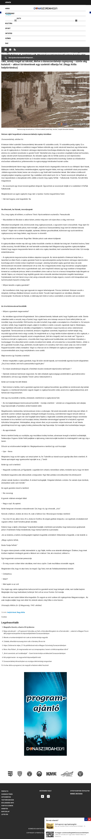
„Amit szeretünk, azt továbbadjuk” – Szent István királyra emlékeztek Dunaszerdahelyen (35, 653)
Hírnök (8, 2)
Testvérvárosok (7, 800)
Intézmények (6, 797)
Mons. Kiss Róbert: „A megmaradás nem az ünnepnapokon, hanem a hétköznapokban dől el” (36, 649)
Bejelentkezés (85, 19)
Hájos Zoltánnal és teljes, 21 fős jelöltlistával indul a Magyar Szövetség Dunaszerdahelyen (35, 645)
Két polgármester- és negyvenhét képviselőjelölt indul (22, 657)
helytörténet (11, 612)
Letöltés (4, 814)
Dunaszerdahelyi (6, 50)
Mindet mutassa (76, 793)
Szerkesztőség (7, 794)
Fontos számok (7, 805)
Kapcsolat (5, 811)
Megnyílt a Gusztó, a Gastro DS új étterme (19, 627)
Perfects (4, 791)
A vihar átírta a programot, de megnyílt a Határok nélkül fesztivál (26, 665)
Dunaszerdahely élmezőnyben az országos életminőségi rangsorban (28, 661)
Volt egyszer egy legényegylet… (66, 824)
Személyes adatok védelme (38, 828)
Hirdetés (4, 808)
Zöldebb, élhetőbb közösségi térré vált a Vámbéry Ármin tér (24, 641)
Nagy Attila (21, 612)
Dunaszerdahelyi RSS (15, 50)
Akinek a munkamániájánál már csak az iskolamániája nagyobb (26, 637)
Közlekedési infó (7, 803)
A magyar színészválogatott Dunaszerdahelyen (72, 832)
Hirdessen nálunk (12, 7)
